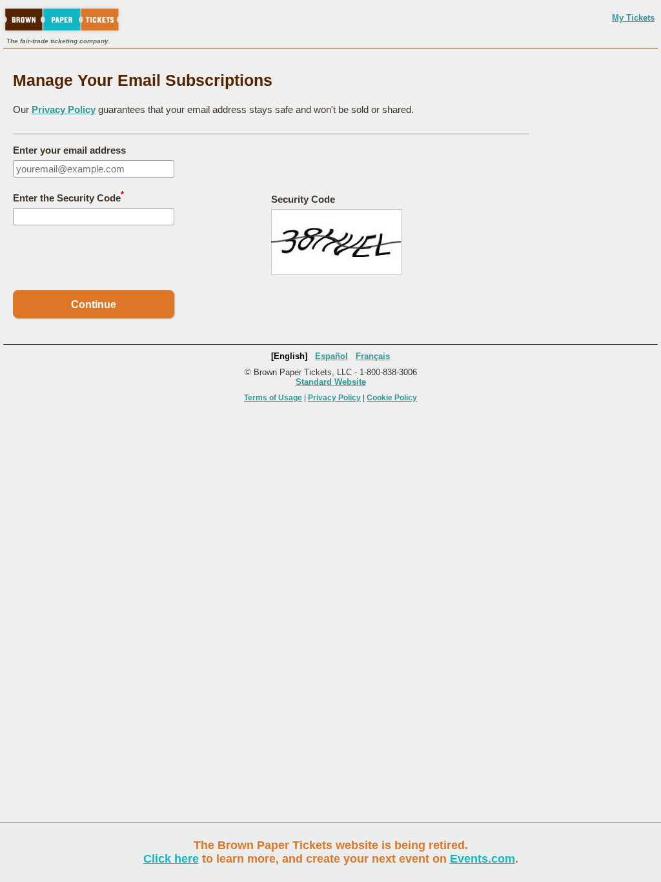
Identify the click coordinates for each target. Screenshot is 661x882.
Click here (171, 858)
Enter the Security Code (68, 196)
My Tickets (633, 18)
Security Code (303, 199)
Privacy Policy (64, 109)
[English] (289, 356)
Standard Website (331, 382)
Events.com (482, 858)
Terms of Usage (273, 397)
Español (331, 356)
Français (373, 356)
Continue (93, 304)
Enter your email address (69, 150)
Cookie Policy (392, 397)
